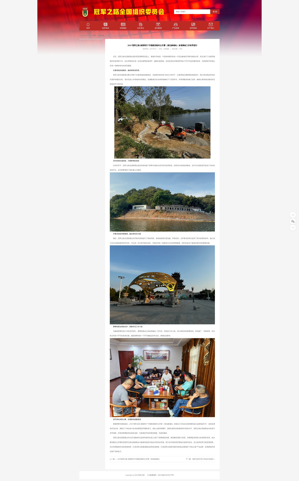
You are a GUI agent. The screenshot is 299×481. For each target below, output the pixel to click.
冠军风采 (105, 28)
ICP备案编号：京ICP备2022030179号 (160, 475)
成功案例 (158, 28)
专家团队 (123, 28)
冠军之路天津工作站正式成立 (203, 459)
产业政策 (175, 28)
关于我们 (210, 28)
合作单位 (140, 28)
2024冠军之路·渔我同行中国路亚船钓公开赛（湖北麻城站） (139, 459)
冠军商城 (193, 28)
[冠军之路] (129, 17)
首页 (88, 28)
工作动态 (101, 35)
